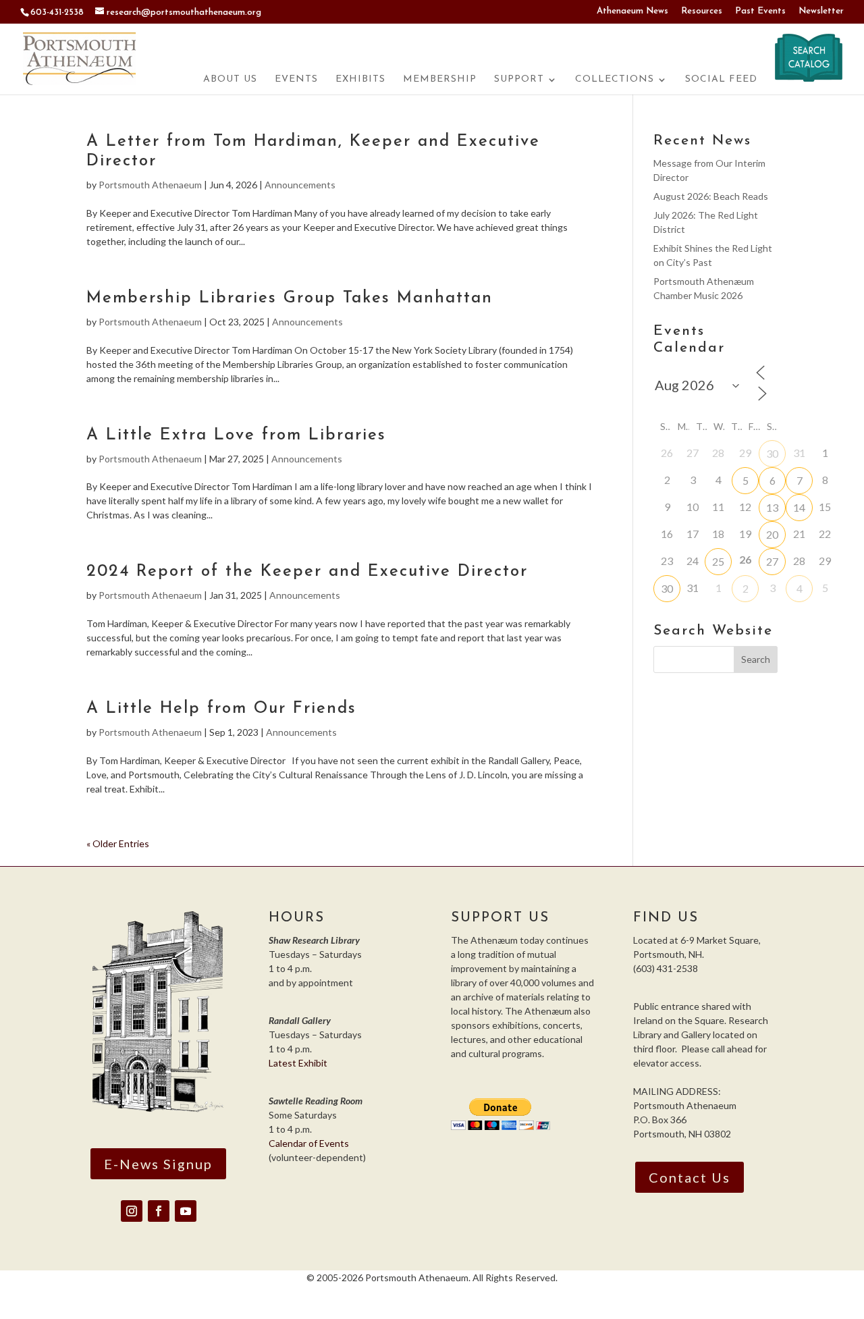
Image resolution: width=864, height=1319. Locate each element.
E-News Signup (158, 1164)
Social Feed (721, 79)
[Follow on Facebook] (158, 1211)
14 (799, 507)
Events (296, 79)
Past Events (760, 11)
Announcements (300, 184)
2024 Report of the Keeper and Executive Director (307, 572)
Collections (614, 79)
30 (772, 453)
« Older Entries (117, 843)
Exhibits (360, 79)
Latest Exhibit (298, 1063)
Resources (701, 11)
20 (772, 534)
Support (519, 79)
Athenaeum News (632, 11)
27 (772, 561)
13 (772, 507)
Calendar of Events (309, 1143)
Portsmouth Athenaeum (150, 184)
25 (718, 561)
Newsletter (821, 11)
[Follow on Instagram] (131, 1211)
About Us (230, 79)
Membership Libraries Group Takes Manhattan (289, 298)
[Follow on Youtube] (185, 1211)
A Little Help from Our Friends (221, 709)
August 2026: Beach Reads (710, 196)
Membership (440, 79)
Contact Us (689, 1177)
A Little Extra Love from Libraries (236, 435)
